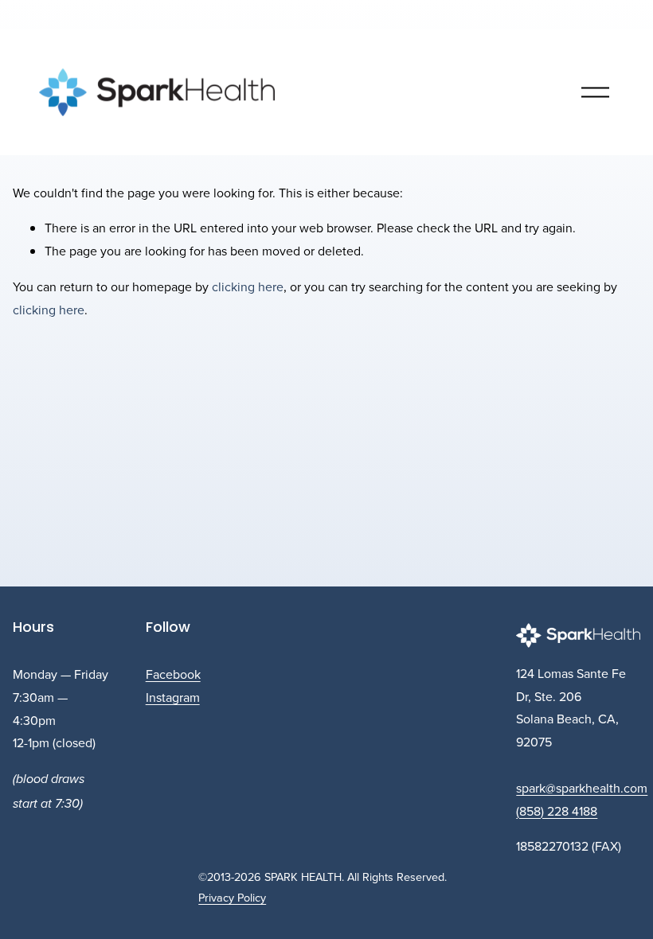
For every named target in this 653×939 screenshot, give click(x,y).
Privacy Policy (232, 897)
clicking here (247, 286)
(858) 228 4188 (556, 811)
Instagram (173, 697)
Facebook (173, 674)
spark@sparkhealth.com (581, 788)
